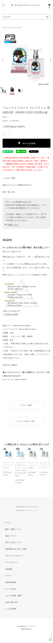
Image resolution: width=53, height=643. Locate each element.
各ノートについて (11, 310)
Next (50, 60)
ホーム (4, 27)
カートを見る (10, 588)
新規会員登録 (10, 582)
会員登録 (8, 569)
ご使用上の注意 (10, 314)
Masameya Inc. (26, 629)
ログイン (8, 575)
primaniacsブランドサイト (26, 626)
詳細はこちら (12, 224)
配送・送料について (13, 529)
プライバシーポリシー (14, 555)
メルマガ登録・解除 (13, 595)
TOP (50, 639)
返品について (10, 535)
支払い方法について (13, 542)
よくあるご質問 (9, 178)
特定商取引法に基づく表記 (16, 549)
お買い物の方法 (11, 602)
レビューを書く (26, 405)
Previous (3, 60)
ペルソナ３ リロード (16, 27)
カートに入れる (29, 143)
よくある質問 (10, 608)
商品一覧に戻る (9, 191)
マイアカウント (11, 562)
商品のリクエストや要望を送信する (17, 185)
